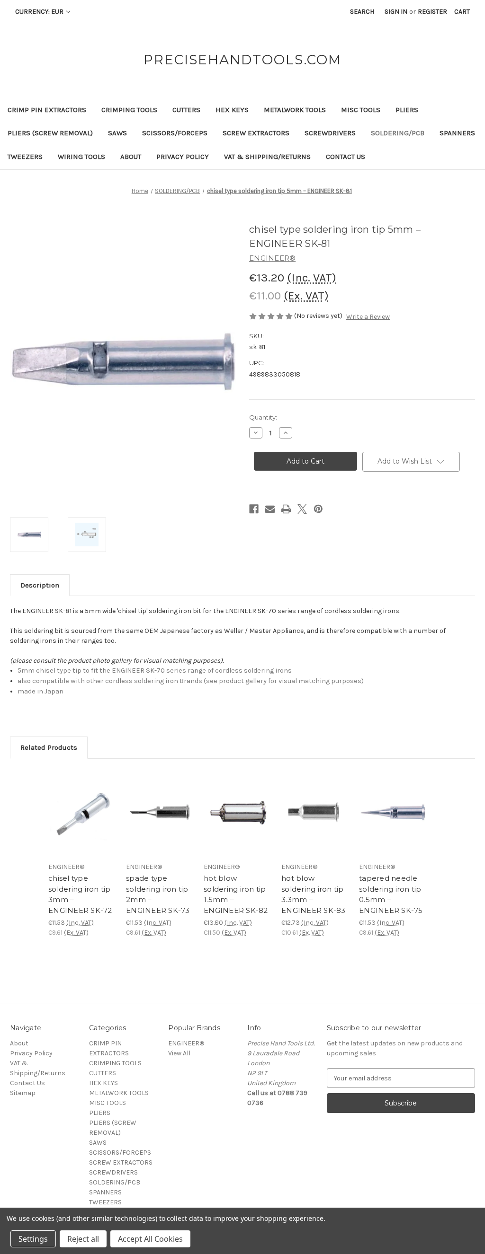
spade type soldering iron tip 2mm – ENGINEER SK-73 (158, 894)
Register (432, 12)
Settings (33, 1239)
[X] (302, 509)
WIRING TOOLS (81, 156)
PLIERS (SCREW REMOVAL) (50, 133)
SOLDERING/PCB (397, 133)
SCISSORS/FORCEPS (174, 133)
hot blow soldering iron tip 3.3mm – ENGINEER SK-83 (313, 894)
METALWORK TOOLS (295, 109)
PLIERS (406, 109)
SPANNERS (457, 133)
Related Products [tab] (48, 747)
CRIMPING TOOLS (129, 109)
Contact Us (345, 156)
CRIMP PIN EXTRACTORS (47, 109)
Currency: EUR (40, 12)
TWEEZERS (25, 156)
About (130, 156)
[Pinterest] (318, 509)
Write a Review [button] (368, 317)
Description (39, 585)
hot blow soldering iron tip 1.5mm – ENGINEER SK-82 (236, 894)
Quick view (81, 804)
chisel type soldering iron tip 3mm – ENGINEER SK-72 (80, 894)
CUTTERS (186, 109)
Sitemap (23, 1093)
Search (362, 12)
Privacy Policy (182, 156)
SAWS (117, 133)
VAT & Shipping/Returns (267, 156)
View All (179, 1053)
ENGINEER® (186, 1043)
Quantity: (263, 417)
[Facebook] (254, 509)
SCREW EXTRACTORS (256, 133)
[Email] (270, 509)
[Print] (286, 509)
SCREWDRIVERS (330, 133)
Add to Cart (82, 820)
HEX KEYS (232, 109)
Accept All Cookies (150, 1239)
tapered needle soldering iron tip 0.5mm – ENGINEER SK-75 (391, 894)
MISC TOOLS (360, 109)
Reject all (83, 1239)
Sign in (396, 12)
